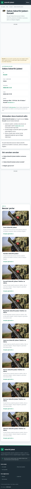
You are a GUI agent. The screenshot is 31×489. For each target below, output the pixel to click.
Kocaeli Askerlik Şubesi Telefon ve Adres (14, 282)
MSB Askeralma (12, 107)
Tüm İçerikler (4, 469)
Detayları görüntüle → (8, 233)
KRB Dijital (8, 487)
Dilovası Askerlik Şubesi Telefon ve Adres (14, 429)
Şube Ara (19, 476)
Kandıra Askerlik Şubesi (10, 253)
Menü (27, 2)
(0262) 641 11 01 (7, 87)
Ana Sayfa (3, 6)
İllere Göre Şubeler (21, 467)
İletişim (3, 476)
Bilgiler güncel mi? (8, 166)
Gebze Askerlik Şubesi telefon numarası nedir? (14, 157)
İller (7, 6)
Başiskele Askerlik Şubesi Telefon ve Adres (14, 311)
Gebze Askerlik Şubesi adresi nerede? (13, 162)
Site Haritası (4, 479)
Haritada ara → (11, 102)
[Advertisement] (15, 40)
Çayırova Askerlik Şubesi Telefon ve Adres (14, 341)
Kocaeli (10, 6)
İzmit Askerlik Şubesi (10, 227)
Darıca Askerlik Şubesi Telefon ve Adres (13, 370)
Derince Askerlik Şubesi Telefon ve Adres (14, 400)
